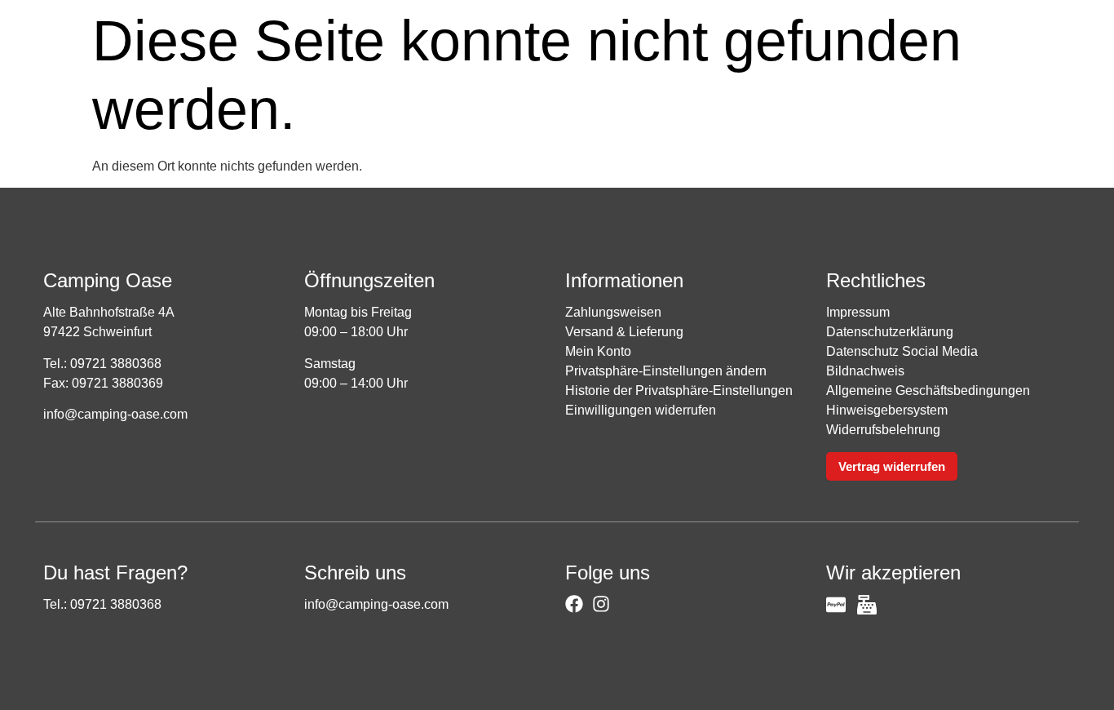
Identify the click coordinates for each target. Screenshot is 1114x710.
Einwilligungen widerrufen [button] (640, 410)
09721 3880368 (115, 364)
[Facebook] (574, 604)
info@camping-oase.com (115, 414)
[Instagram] (601, 604)
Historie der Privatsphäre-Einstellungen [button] (679, 390)
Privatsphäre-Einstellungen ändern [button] (666, 371)
